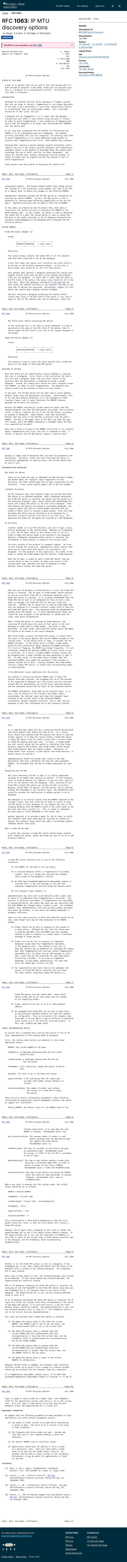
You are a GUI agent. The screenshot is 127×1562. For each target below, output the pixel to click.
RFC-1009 (58, 282)
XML (85, 69)
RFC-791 (51, 1475)
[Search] (112, 6)
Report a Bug (21, 1557)
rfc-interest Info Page (97, 1545)
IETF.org (69, 1537)
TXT (80, 63)
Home (5, 13)
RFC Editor (92, 1537)
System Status (7, 1557)
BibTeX (90, 69)
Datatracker (71, 1549)
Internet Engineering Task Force (16, 1536)
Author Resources (73, 1553)
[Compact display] (72, 45)
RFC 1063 (6, 179)
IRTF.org (69, 1541)
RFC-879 (13, 1497)
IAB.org (68, 1545)
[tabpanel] (103, 51)
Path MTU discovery (91, 32)
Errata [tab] (97, 19)
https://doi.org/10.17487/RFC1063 (93, 57)
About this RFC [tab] (85, 19)
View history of (89, 75)
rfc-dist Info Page (95, 1541)
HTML (85, 63)
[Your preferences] (121, 6)
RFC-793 (63, 1485)
